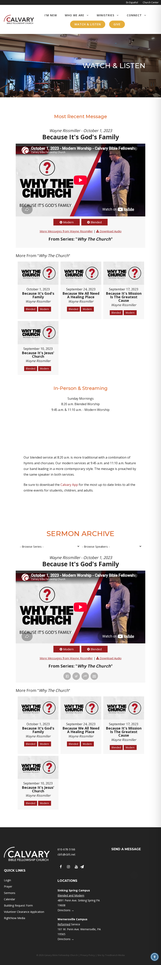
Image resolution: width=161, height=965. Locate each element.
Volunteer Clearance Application (24, 912)
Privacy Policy (87, 955)
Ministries (105, 15)
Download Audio (111, 231)
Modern (68, 222)
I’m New (51, 15)
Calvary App (69, 484)
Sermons (9, 893)
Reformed (64, 924)
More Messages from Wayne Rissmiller (66, 231)
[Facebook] (61, 867)
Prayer (8, 886)
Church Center (151, 2)
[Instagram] (68, 867)
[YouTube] (76, 867)
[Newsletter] (82, 867)
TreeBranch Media (115, 955)
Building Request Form (18, 905)
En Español (132, 2)
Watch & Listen (87, 24)
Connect (134, 15)
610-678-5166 (66, 849)
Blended (96, 222)
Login (7, 880)
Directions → (66, 910)
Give (117, 24)
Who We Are (74, 15)
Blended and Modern (71, 895)
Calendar (9, 899)
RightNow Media (14, 918)
